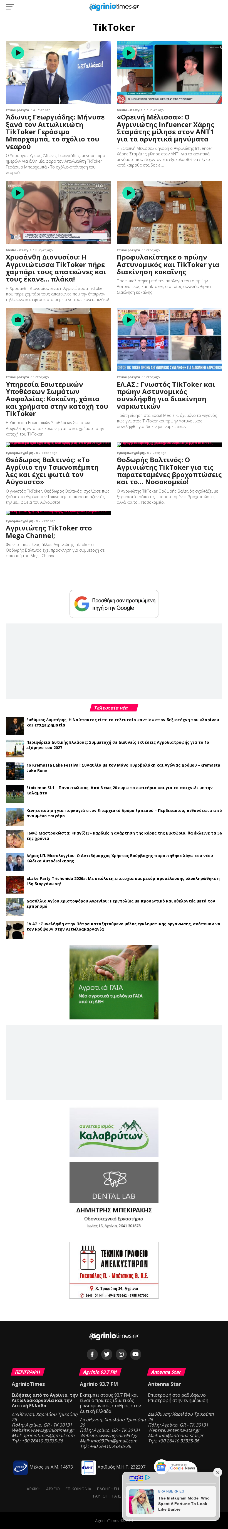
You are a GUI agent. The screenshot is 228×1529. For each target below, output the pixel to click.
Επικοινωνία (78, 1488)
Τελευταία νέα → (114, 708)
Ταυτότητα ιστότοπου (116, 1496)
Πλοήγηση (108, 1488)
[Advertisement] (114, 661)
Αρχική (34, 1488)
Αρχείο (53, 1488)
